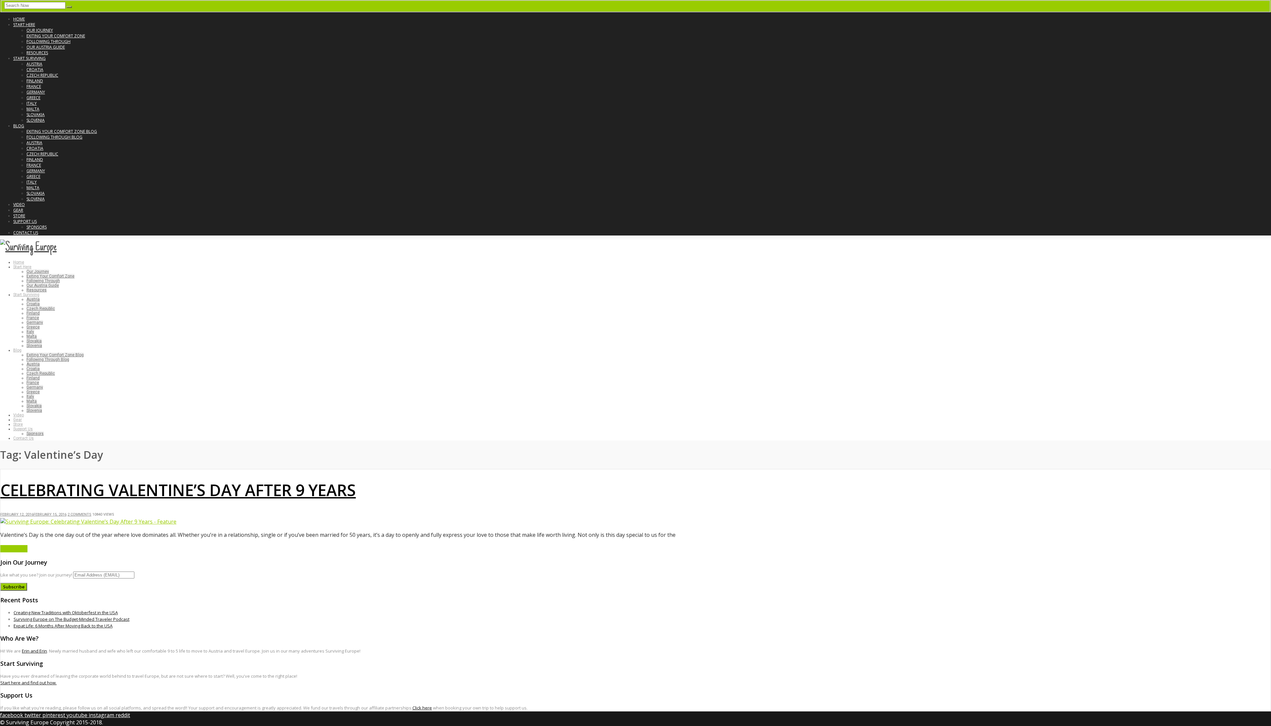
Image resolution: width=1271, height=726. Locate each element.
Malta (32, 109)
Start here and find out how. (28, 683)
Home (19, 19)
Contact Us (25, 232)
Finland (34, 81)
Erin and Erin (34, 651)
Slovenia (35, 120)
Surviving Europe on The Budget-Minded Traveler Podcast (71, 619)
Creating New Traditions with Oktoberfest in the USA (66, 613)
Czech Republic (42, 75)
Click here (422, 708)
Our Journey (39, 30)
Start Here (24, 24)
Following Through (48, 41)
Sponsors (36, 227)
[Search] (69, 7)
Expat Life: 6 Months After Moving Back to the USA (63, 626)
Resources (37, 53)
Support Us (25, 221)
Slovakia (35, 114)
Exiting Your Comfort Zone (55, 36)
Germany (35, 92)
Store (19, 216)
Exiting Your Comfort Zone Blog (61, 131)
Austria (34, 64)
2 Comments (79, 514)
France (33, 86)
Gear (18, 210)
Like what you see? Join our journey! (36, 575)
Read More (13, 548)
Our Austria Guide (45, 47)
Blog (18, 126)
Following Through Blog (54, 137)
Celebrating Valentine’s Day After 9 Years (178, 490)
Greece (33, 98)
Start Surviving (29, 58)
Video (19, 204)
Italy (31, 103)
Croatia (34, 69)
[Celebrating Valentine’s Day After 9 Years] (88, 521)
